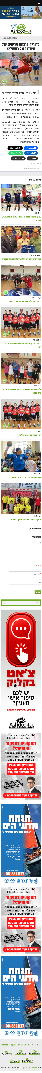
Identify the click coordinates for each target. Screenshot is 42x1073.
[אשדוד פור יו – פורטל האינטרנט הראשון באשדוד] (21, 27)
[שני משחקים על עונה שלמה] (21, 414)
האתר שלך (38, 582)
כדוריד (25, 169)
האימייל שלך (37, 574)
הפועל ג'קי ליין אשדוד (34, 169)
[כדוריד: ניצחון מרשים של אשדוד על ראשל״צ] (21, 69)
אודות (36, 1044)
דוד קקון (33, 163)
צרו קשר (4, 1044)
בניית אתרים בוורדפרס (30, 1068)
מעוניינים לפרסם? (24, 1044)
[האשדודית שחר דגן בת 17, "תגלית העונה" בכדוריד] (21, 239)
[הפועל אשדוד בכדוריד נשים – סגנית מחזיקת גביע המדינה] (21, 197)
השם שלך (37, 566)
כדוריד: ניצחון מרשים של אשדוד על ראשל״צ (21, 46)
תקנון (12, 1044)
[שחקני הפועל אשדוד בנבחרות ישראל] (21, 456)
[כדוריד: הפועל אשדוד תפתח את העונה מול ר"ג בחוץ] (21, 322)
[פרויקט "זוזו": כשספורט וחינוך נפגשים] (21, 498)
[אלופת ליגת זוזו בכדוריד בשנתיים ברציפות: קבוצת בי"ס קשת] (21, 368)
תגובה (40, 543)
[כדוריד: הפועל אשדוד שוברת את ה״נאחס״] (21, 280)
